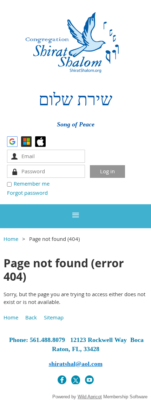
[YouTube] (89, 379)
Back (31, 317)
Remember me (32, 183)
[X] (75, 379)
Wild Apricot (90, 396)
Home (11, 238)
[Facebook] (62, 379)
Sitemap (54, 317)
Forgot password (27, 192)
